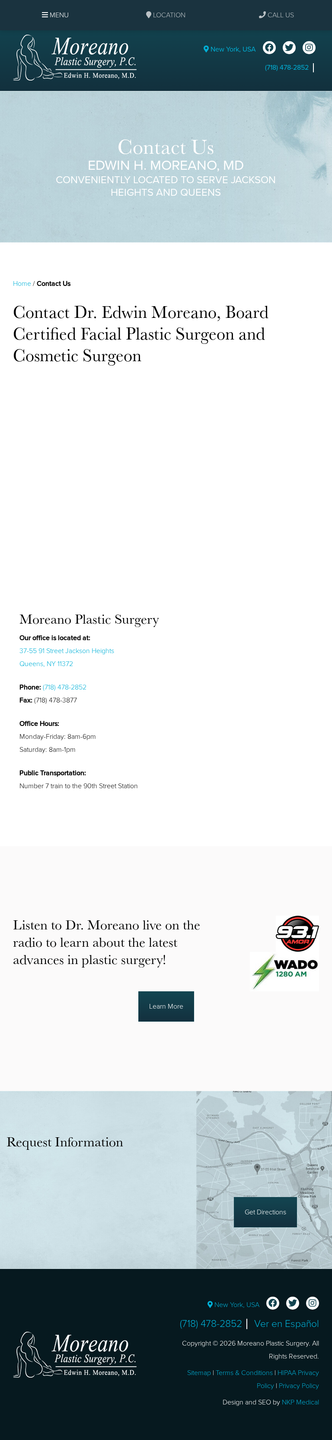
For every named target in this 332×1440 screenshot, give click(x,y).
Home (22, 283)
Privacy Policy (299, 1386)
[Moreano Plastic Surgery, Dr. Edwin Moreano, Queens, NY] (75, 57)
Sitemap (199, 1373)
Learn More (166, 1006)
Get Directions (265, 1212)
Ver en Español (286, 1324)
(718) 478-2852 (287, 67)
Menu (58, 15)
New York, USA (232, 49)
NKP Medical (300, 1402)
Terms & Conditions (244, 1373)
